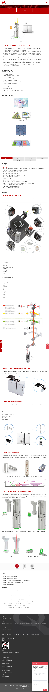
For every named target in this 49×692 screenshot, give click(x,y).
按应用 (6, 618)
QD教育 (28, 634)
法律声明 (17, 688)
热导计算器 (16, 623)
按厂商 (10, 618)
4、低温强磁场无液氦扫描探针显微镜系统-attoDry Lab (12, 582)
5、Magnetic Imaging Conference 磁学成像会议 (11, 597)
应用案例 (24, 9)
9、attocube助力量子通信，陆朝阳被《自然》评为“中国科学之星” (15, 605)
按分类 (3, 618)
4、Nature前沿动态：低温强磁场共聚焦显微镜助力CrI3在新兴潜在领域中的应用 (17, 595)
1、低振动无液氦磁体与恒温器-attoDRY (9, 576)
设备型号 (9, 9)
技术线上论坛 (4, 629)
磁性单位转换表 (36, 623)
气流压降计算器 (22, 623)
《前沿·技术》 (37, 634)
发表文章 (40, 9)
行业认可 (15, 634)
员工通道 (31, 688)
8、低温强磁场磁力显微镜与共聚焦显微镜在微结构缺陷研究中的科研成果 (16, 603)
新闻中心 (19, 634)
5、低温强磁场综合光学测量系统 (8, 584)
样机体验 (7, 623)
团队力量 (10, 634)
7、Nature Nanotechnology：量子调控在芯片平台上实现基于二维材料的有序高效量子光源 (20, 601)
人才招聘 (32, 634)
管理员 (27, 688)
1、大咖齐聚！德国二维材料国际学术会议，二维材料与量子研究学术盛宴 (16, 590)
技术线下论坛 (9, 629)
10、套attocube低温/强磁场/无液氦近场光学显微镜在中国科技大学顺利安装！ (17, 607)
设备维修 (3, 623)
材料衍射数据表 (43, 623)
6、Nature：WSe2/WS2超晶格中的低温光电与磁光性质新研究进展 (15, 599)
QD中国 (3, 634)
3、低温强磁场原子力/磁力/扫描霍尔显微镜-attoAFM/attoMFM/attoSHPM (16, 580)
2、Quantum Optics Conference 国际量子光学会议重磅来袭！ (14, 592)
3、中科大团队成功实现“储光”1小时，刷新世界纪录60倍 (13, 593)
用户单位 (9, 11)
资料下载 (24, 11)
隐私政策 (22, 688)
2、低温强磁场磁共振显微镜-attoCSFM (9, 578)
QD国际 (6, 634)
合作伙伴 (23, 634)
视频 (40, 11)
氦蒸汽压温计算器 (29, 623)
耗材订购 (11, 623)
